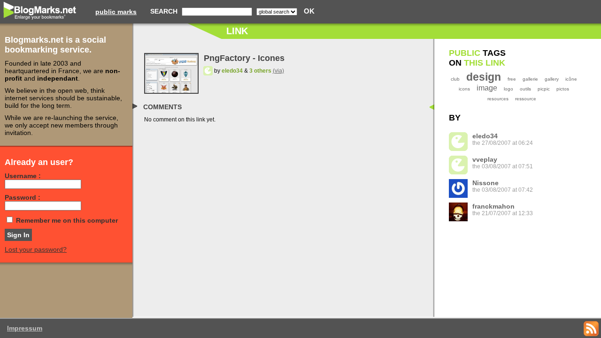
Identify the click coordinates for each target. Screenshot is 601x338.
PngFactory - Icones (244, 58)
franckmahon (493, 206)
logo (508, 88)
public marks (116, 11)
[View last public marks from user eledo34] (208, 71)
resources (498, 98)
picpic (544, 88)
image (487, 88)
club (455, 79)
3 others (260, 71)
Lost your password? (36, 249)
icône (571, 79)
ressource (525, 98)
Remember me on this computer (67, 220)
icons (464, 88)
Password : (22, 197)
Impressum (24, 328)
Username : (23, 176)
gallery (552, 79)
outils (525, 88)
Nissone (485, 183)
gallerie (530, 79)
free (512, 79)
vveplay (484, 159)
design (483, 77)
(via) (278, 71)
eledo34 (232, 71)
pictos (562, 88)
